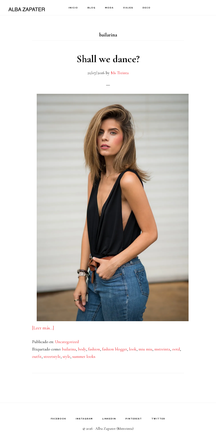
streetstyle (52, 356)
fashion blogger (114, 349)
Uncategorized (67, 341)
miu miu (145, 349)
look (132, 349)
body (82, 349)
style (66, 356)
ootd (176, 349)
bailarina (69, 349)
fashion (94, 349)
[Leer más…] (43, 328)
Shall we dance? (108, 59)
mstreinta (162, 349)
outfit (37, 356)
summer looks (83, 356)
